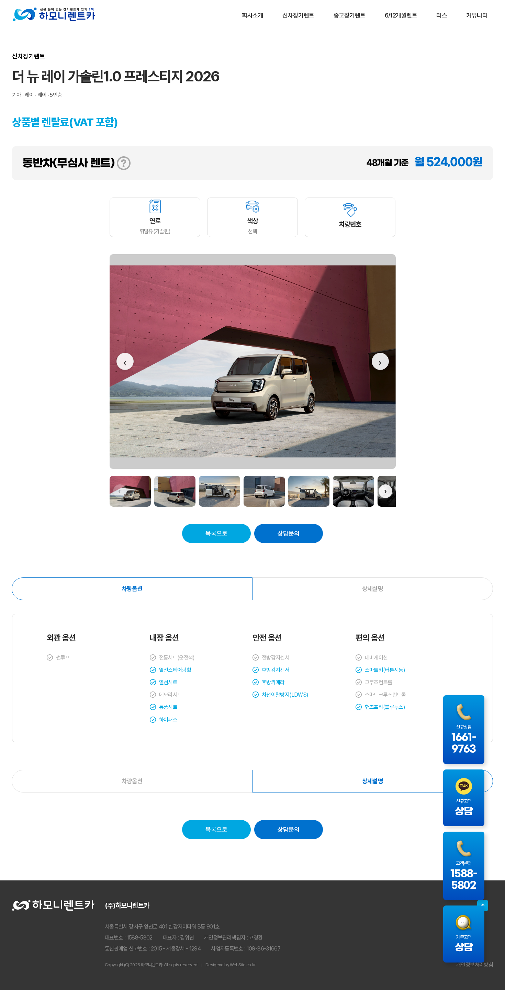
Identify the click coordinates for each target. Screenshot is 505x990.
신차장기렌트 (298, 15)
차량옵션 (132, 588)
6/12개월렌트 (401, 15)
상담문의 (289, 533)
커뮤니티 (476, 15)
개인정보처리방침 (474, 964)
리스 (441, 15)
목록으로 (216, 533)
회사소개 (252, 15)
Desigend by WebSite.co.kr (230, 964)
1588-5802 (140, 937)
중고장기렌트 (350, 15)
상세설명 (372, 588)
